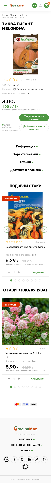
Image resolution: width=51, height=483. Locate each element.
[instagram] (21, 459)
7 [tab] (36, 280)
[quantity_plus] (19, 272)
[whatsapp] (25, 466)
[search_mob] (34, 5)
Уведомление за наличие (34, 118)
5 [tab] (27, 280)
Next (44, 229)
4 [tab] (23, 280)
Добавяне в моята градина (34, 127)
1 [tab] (11, 280)
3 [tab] (19, 280)
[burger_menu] (5, 5)
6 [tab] (32, 280)
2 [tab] (15, 280)
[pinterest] (44, 459)
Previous (7, 229)
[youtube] (29, 459)
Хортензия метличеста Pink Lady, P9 (25, 355)
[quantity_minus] (9, 272)
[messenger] (6, 459)
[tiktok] (36, 459)
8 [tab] (40, 280)
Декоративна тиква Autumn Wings (25, 247)
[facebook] (14, 459)
